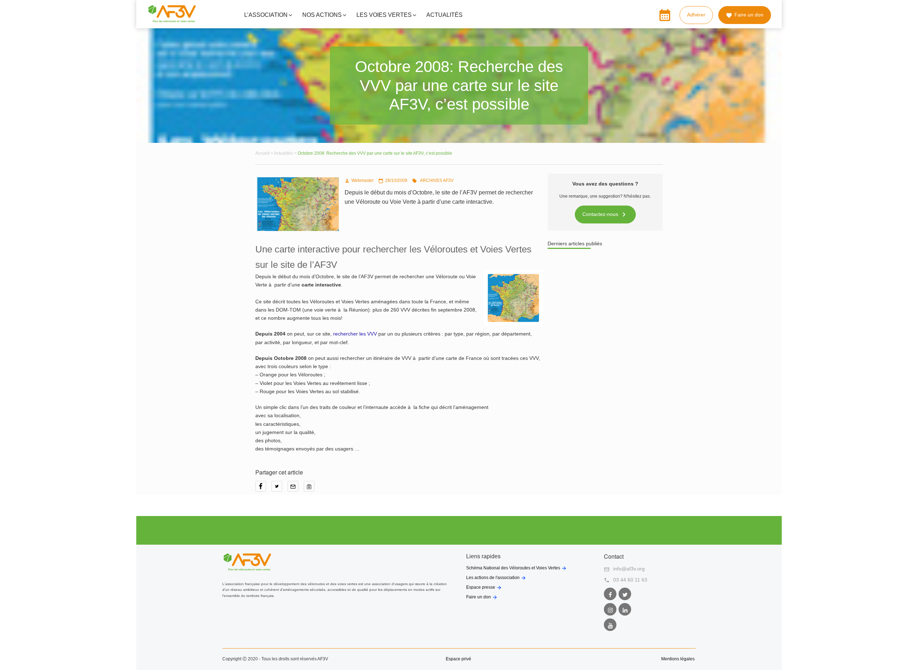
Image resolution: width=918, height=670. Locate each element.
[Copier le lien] (311, 488)
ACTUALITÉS (444, 15)
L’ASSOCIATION (266, 15)
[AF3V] (172, 20)
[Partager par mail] (296, 488)
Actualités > (286, 153)
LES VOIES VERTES (384, 15)
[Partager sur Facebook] (263, 488)
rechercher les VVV (355, 334)
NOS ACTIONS (322, 15)
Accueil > (264, 153)
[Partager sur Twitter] (279, 488)
